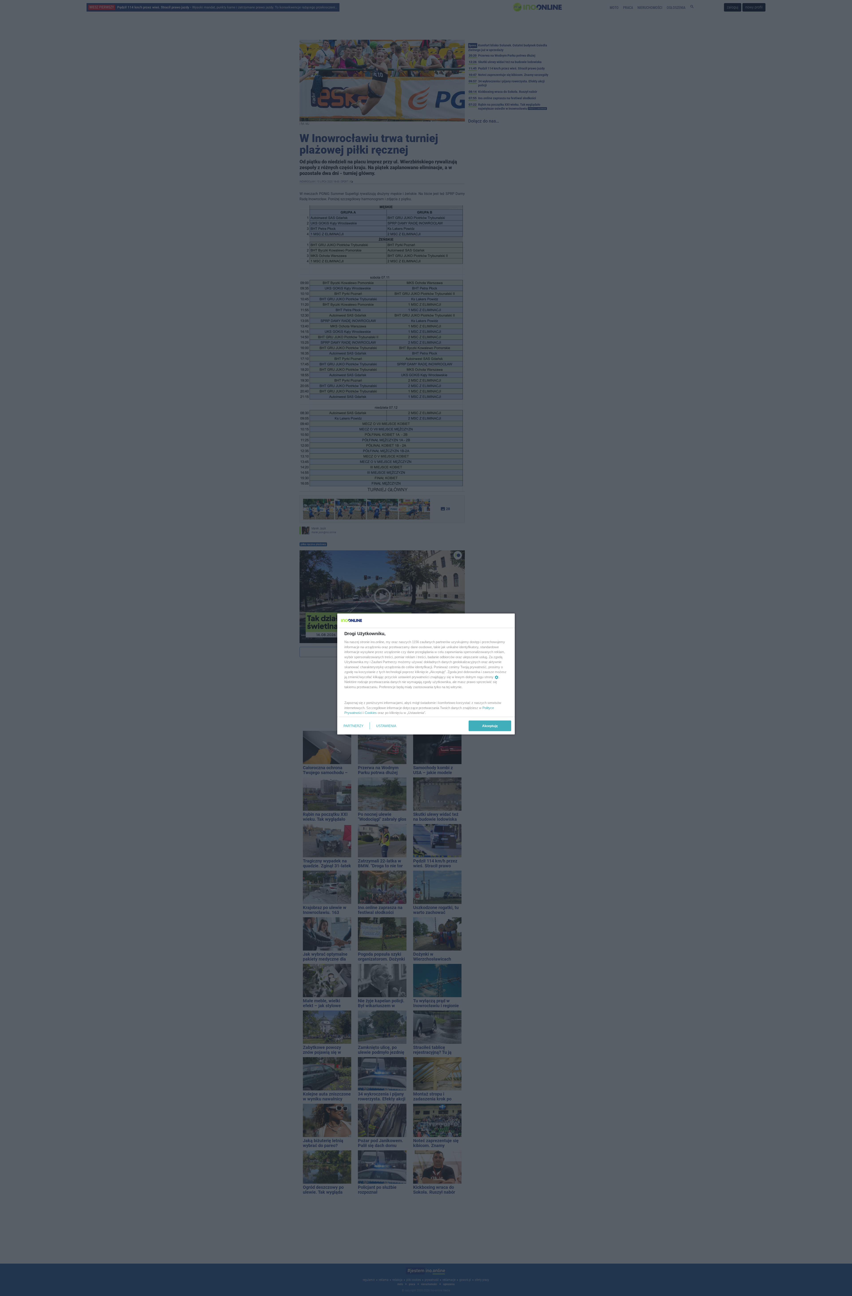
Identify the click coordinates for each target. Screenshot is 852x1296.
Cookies (371, 713)
